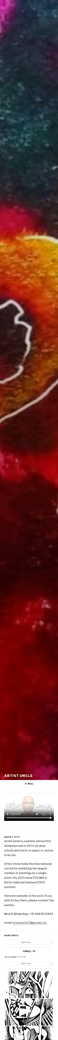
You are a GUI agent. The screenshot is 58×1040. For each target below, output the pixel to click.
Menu (30, 784)
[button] (29, 942)
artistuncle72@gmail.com (30, 922)
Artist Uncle (18, 776)
